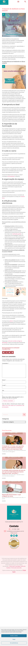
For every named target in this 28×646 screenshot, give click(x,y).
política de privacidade (17, 631)
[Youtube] (14, 536)
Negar (14, 639)
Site (3, 390)
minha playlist (11, 176)
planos (11, 321)
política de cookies (8, 631)
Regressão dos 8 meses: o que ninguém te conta (11, 495)
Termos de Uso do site (16, 568)
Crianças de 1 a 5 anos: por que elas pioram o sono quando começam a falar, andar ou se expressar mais (13, 447)
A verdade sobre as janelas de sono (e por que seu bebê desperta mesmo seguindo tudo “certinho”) (13, 471)
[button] (18, 1)
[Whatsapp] (16, 536)
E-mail (4, 385)
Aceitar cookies (14, 635)
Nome (4, 379)
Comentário (5, 363)
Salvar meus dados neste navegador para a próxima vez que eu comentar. (13, 397)
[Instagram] (11, 536)
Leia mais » (4, 453)
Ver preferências (14, 643)
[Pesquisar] (24, 414)
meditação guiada (16, 234)
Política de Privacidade (14, 566)
